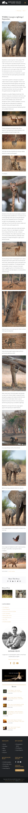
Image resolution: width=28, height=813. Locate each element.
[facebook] (11, 663)
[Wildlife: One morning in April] (7, 594)
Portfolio (5, 746)
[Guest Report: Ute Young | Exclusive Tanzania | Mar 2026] (5, 690)
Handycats (21, 780)
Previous (19, 10)
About (4, 750)
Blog (4, 748)
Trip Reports (6, 607)
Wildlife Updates (11, 571)
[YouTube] (20, 762)
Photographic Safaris (19, 745)
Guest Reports (6, 609)
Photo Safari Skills (7, 615)
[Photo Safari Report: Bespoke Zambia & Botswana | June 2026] (5, 697)
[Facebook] (15, 762)
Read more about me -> (14, 659)
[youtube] (17, 663)
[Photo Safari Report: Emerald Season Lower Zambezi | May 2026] (5, 720)
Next (24, 10)
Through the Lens (7, 617)
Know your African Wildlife (9, 611)
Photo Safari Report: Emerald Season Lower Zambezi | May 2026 (16, 720)
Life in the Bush (6, 613)
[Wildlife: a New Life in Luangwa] (21, 594)
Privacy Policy (12, 780)
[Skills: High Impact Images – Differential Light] (5, 727)
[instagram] (14, 663)
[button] (3, 594)
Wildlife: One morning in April (7, 591)
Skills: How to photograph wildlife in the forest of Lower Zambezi (16, 705)
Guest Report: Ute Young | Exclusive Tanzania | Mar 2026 (15, 691)
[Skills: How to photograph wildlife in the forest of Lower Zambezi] (5, 704)
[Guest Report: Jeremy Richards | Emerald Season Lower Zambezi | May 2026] (5, 711)
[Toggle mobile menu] (25, 2)
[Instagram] (18, 762)
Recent (14, 686)
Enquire (5, 752)
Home (4, 744)
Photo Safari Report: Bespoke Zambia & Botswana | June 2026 (15, 698)
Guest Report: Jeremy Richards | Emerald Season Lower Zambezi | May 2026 (15, 713)
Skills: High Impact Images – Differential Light (14, 727)
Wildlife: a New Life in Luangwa (21, 591)
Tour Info (5, 619)
